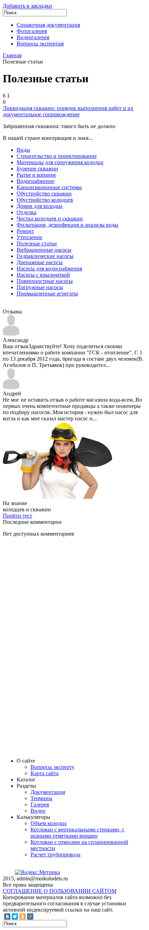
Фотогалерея (32, 31)
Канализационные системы (49, 187)
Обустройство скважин (44, 193)
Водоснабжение (35, 181)
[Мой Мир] (30, 916)
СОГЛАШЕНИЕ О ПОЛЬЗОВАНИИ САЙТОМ (59, 891)
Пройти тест (17, 516)
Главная (12, 55)
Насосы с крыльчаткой (43, 275)
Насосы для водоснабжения (49, 268)
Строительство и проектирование (57, 156)
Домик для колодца (39, 206)
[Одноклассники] (22, 916)
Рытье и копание (36, 175)
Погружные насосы (40, 287)
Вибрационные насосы (44, 250)
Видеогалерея (33, 37)
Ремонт (25, 231)
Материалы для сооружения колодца (60, 162)
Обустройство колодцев (45, 200)
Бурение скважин (37, 168)
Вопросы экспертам (40, 44)
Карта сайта (44, 773)
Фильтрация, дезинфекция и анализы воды (67, 225)
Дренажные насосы (40, 262)
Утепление (29, 237)
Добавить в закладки (27, 6)
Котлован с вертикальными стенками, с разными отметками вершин (77, 833)
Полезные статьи (37, 243)
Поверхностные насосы (45, 281)
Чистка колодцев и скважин (50, 218)
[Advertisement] (55, 647)
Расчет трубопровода (55, 854)
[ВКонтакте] (7, 916)
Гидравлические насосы (45, 256)
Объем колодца (48, 823)
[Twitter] (15, 916)
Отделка (26, 212)
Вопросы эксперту (52, 767)
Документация (47, 792)
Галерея (39, 804)
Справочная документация (48, 25)
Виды (23, 150)
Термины (41, 798)
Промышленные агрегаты (47, 293)
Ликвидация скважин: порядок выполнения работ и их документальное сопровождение (68, 111)
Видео (37, 811)
